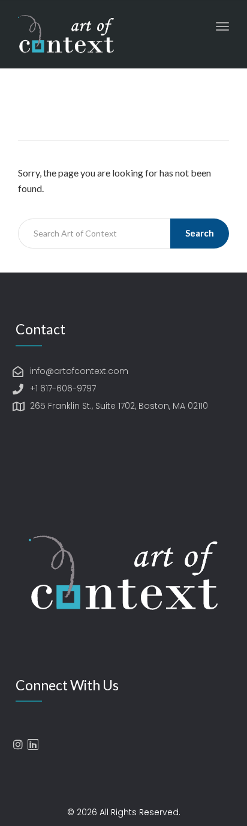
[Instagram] (18, 744)
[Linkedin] (33, 744)
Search (199, 233)
